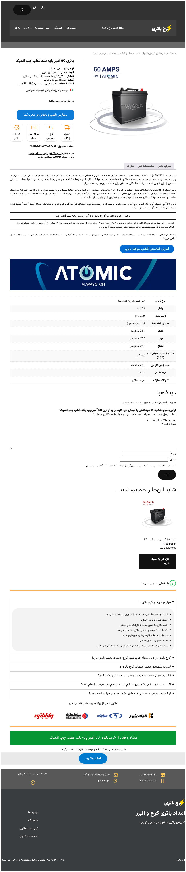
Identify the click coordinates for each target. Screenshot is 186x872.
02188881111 (149, 775)
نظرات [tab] (130, 166)
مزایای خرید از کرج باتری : (155, 602)
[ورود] (42, 8)
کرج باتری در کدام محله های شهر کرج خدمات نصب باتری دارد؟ (131, 658)
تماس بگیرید (93, 758)
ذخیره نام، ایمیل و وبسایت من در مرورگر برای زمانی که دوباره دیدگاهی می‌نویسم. (129, 466)
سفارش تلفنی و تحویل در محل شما (45, 114)
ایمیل (172, 460)
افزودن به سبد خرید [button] (160, 561)
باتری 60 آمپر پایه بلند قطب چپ (45, 154)
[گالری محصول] (129, 105)
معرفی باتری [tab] (164, 166)
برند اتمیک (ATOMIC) (164, 176)
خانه (174, 53)
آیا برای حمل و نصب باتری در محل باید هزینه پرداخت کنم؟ (134, 675)
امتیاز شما (169, 420)
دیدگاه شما (169, 424)
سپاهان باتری (162, 53)
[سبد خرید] (35, 8)
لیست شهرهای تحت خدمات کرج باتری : (145, 667)
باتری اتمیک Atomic (143, 53)
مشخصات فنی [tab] (146, 166)
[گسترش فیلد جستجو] (22, 10)
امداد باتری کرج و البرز (113, 28)
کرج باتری (15, 860)
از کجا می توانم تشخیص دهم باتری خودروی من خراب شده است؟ (130, 693)
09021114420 (148, 781)
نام (173, 454)
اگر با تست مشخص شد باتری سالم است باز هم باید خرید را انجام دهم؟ (125, 685)
